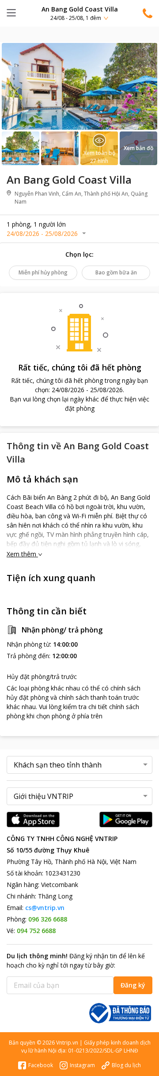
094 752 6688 (36, 930)
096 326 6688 (47, 919)
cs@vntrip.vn (44, 907)
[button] (79, 13)
